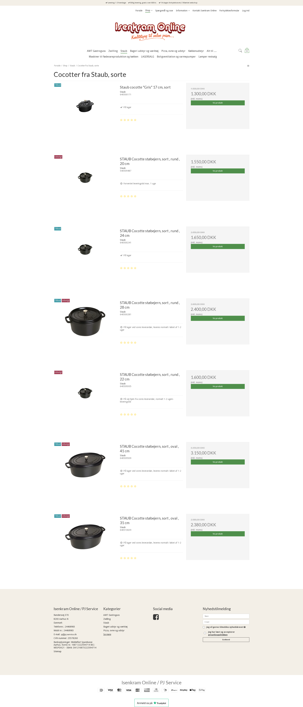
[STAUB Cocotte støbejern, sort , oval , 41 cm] (85, 473)
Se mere (107, 634)
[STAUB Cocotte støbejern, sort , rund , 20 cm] (85, 186)
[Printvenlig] (248, 66)
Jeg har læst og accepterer (221, 633)
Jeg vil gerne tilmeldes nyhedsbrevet (226, 627)
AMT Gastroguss (111, 615)
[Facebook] (156, 618)
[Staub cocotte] (85, 114)
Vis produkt (218, 103)
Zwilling (107, 619)
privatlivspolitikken (218, 635)
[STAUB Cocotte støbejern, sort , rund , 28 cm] (85, 329)
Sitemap (57, 651)
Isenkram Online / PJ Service (151, 682)
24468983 (70, 626)
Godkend (226, 640)
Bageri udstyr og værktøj (115, 626)
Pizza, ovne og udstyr (114, 630)
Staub (106, 622)
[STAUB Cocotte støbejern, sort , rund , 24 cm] (85, 258)
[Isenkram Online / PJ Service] (151, 31)
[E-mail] (226, 622)
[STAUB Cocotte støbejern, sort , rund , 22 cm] (85, 401)
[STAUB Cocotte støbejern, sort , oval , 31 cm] (85, 545)
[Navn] (226, 616)
